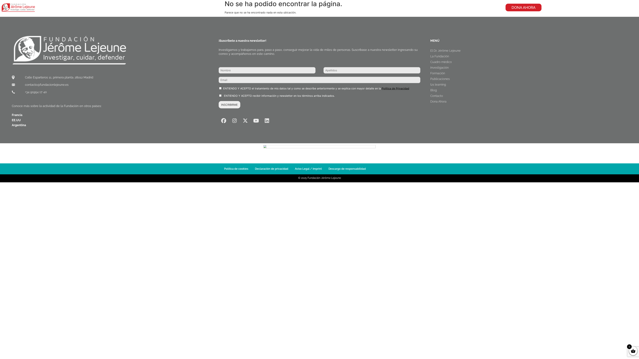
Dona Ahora (438, 101)
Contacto (436, 96)
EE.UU (16, 120)
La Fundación (439, 56)
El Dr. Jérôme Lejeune (445, 50)
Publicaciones (440, 79)
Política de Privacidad (395, 88)
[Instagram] (234, 121)
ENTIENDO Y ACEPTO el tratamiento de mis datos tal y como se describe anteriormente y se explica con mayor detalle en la (316, 88)
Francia (17, 115)
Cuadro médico (441, 62)
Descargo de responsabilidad (347, 168)
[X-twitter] (245, 121)
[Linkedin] (267, 121)
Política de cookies (236, 168)
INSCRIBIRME (229, 104)
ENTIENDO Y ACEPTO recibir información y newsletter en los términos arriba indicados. (279, 95)
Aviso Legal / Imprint (308, 168)
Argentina (19, 125)
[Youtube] (256, 121)
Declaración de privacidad (271, 168)
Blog (433, 90)
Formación (437, 73)
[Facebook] (224, 121)
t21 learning (438, 84)
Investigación (439, 67)
